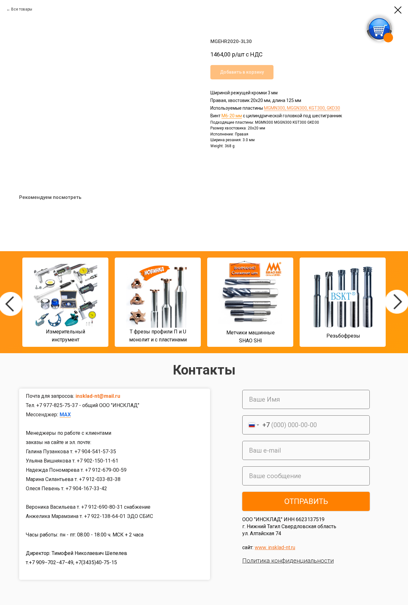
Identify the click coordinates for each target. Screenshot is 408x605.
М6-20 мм (232, 115)
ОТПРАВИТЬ (306, 501)
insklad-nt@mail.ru (98, 396)
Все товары (21, 9)
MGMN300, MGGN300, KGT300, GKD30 (302, 108)
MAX (65, 415)
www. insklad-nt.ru (275, 547)
